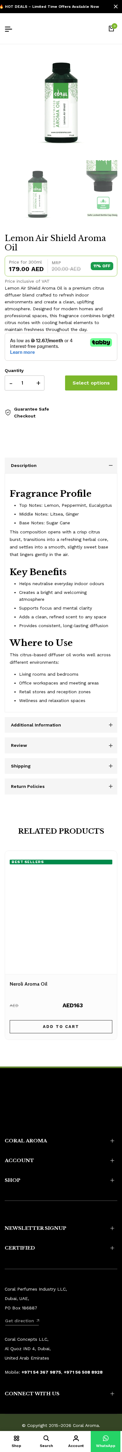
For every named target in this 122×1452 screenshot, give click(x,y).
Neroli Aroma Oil (28, 984)
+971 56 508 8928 (83, 1372)
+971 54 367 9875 (41, 1372)
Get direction (19, 1320)
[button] (105, 1441)
